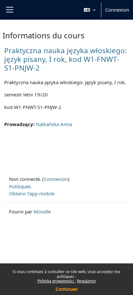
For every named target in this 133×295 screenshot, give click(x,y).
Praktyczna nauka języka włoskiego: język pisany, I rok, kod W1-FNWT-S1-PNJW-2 (65, 59)
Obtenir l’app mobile (32, 193)
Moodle (42, 211)
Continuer (67, 289)
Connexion (117, 9)
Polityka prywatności (56, 281)
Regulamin (86, 281)
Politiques (20, 186)
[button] (90, 10)
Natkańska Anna (54, 124)
